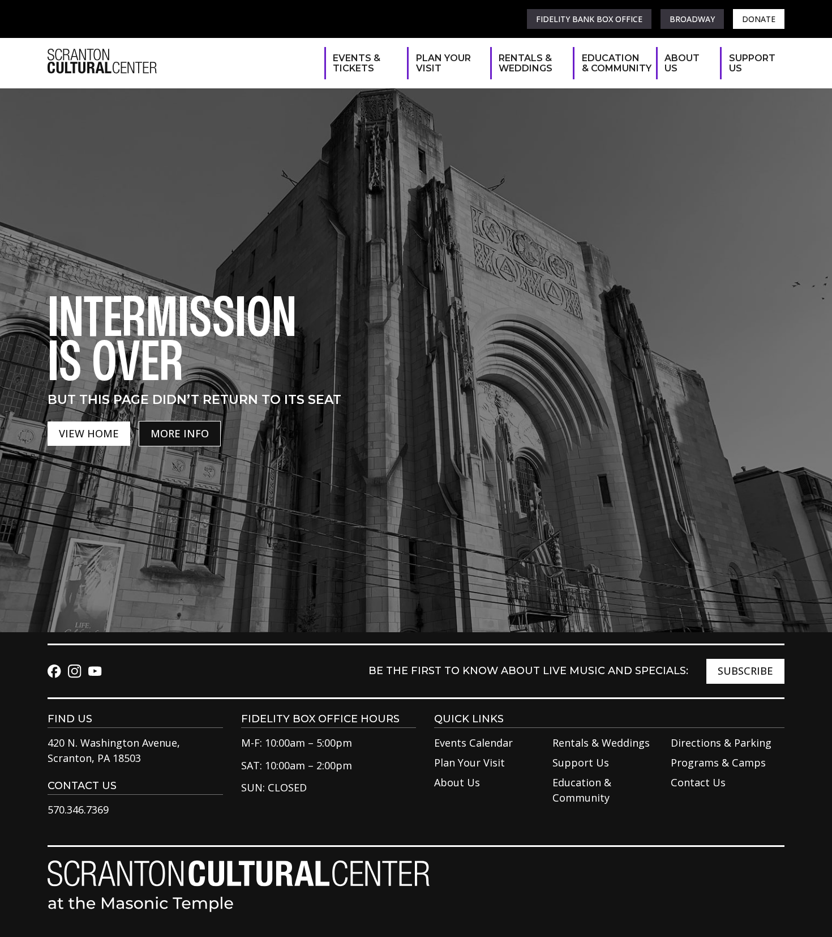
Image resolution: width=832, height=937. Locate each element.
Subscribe (745, 671)
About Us (682, 63)
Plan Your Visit (443, 63)
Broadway (692, 19)
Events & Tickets (356, 63)
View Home (89, 433)
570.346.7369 (78, 809)
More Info (180, 433)
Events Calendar (473, 742)
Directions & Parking (721, 742)
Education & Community (613, 63)
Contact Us (698, 782)
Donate (758, 19)
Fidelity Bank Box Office (589, 19)
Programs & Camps (718, 762)
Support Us (751, 63)
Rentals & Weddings (525, 63)
